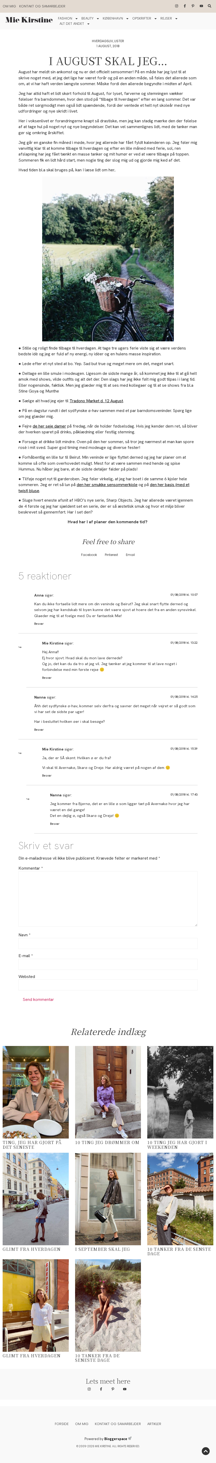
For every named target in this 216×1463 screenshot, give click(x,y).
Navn (24, 935)
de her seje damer (49, 426)
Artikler (154, 1423)
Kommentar (30, 868)
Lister (119, 41)
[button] (89, 555)
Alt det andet (72, 23)
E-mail (25, 956)
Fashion (65, 18)
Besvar (39, 624)
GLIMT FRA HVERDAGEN (32, 1249)
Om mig (9, 6)
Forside (62, 1423)
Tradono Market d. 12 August (96, 401)
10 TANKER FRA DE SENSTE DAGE (179, 1251)
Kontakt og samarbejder (42, 6)
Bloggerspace (115, 1439)
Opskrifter (141, 18)
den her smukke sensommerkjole (107, 484)
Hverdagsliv (102, 41)
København (113, 18)
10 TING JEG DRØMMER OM (107, 1142)
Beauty (87, 18)
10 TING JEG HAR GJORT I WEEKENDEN (177, 1144)
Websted (26, 977)
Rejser (166, 18)
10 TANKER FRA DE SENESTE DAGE (97, 1358)
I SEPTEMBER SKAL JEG (102, 1249)
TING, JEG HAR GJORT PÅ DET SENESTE (32, 1144)
